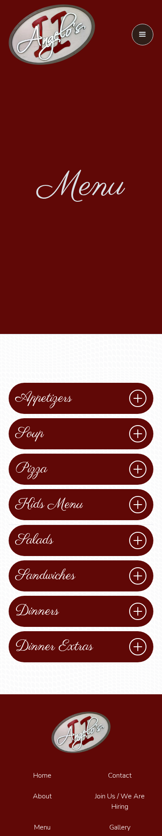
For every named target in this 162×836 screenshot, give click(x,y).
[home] (52, 34)
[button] (142, 34)
